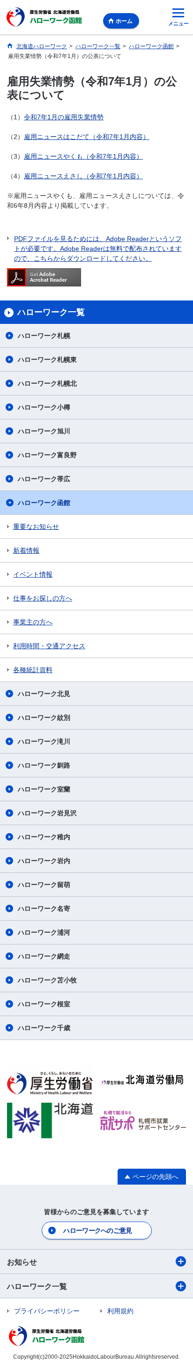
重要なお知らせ (36, 526)
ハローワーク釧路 (44, 765)
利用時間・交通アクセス (49, 646)
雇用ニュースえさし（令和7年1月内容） (83, 176)
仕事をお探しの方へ (42, 598)
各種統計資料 (32, 670)
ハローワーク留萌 (44, 884)
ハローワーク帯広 (44, 479)
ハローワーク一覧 (37, 1286)
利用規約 (120, 1311)
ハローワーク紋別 (44, 717)
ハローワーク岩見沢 (47, 813)
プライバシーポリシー (47, 1311)
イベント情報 (32, 574)
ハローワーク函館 (44, 502)
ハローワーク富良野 (47, 455)
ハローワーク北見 (44, 693)
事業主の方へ (32, 622)
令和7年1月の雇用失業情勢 (64, 117)
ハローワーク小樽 (44, 407)
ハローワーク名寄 (44, 908)
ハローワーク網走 (44, 956)
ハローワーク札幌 (44, 335)
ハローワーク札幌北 (47, 383)
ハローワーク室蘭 (44, 789)
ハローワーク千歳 (44, 1028)
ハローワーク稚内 (44, 837)
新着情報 (26, 550)
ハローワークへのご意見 (97, 1230)
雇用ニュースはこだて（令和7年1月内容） (86, 136)
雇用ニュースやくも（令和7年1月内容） (83, 156)
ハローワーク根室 (44, 1004)
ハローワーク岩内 (44, 860)
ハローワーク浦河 (44, 932)
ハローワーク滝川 (44, 741)
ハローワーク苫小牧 (47, 980)
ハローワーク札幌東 (47, 359)
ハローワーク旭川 (44, 431)
